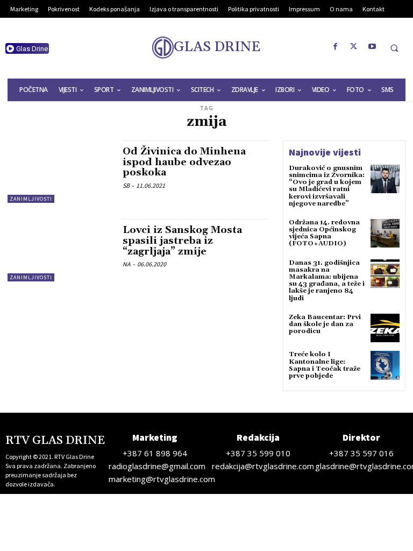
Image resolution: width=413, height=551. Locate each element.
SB (126, 185)
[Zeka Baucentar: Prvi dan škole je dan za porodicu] (385, 328)
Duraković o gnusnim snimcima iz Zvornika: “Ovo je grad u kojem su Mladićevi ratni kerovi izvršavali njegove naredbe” (327, 186)
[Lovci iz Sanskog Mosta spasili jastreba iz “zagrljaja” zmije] (60, 250)
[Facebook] (335, 46)
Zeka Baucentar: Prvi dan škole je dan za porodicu (325, 324)
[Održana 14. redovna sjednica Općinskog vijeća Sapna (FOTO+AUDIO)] (385, 233)
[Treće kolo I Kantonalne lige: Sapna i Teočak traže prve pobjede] (385, 365)
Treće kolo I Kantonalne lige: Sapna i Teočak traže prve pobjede (324, 365)
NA (127, 264)
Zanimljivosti (31, 198)
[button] (394, 47)
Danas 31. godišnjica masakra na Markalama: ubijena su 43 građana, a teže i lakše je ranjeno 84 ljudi (327, 280)
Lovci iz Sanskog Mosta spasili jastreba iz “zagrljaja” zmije (182, 241)
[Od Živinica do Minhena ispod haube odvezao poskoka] (60, 171)
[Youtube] (372, 46)
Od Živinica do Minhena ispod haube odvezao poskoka (184, 162)
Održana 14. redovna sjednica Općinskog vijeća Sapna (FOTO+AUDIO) (324, 233)
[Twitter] (353, 46)
